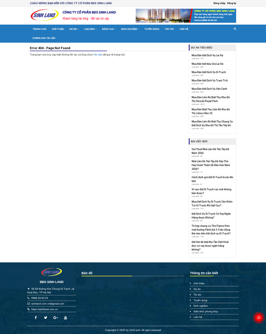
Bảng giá (108, 29)
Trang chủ (39, 29)
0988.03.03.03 (39, 298)
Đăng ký (231, 3)
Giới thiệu (58, 29)
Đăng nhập (219, 3)
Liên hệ (184, 29)
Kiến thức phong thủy (206, 311)
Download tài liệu (44, 38)
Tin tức (169, 29)
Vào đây (98, 54)
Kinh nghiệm (129, 29)
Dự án (73, 29)
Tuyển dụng (151, 29)
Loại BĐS (89, 29)
